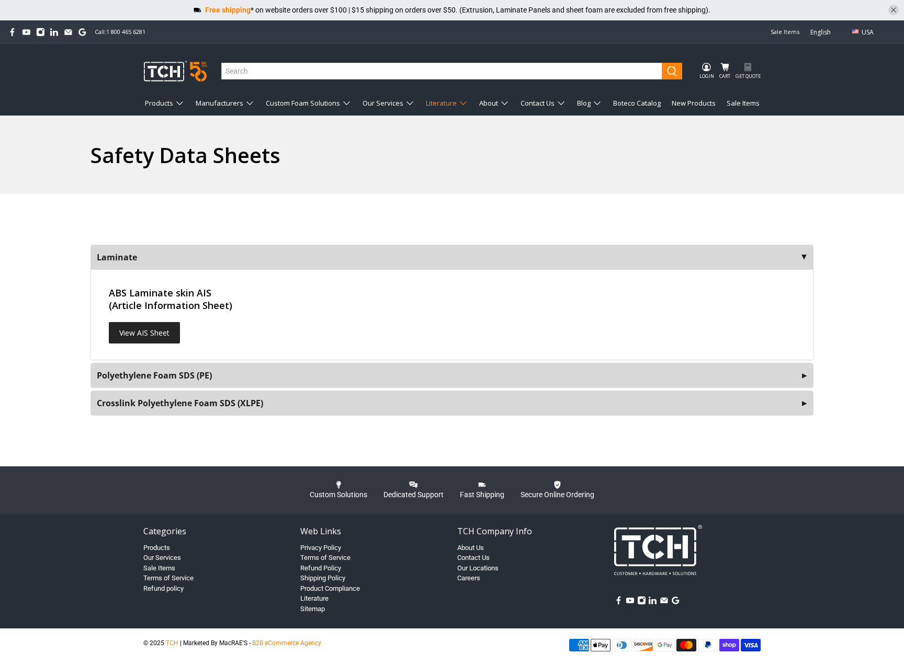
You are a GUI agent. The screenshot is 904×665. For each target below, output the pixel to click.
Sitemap (312, 609)
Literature (441, 103)
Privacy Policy (320, 548)
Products (159, 103)
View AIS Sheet (144, 333)
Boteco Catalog (637, 103)
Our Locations (478, 568)
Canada (875, 48)
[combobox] (442, 71)
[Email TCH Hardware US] (68, 32)
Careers (468, 578)
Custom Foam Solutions (303, 103)
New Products (694, 103)
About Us (470, 548)
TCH (172, 643)
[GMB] (82, 32)
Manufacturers (219, 103)
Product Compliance (330, 588)
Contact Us (538, 103)
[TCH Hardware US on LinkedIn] (54, 32)
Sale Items (785, 32)
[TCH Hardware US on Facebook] (12, 32)
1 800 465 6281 (125, 32)
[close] (893, 10)
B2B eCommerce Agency (286, 643)
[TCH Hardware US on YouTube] (26, 32)
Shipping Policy (322, 578)
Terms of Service (168, 578)
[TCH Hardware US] (175, 71)
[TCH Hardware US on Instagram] (40, 32)
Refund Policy (320, 568)
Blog (584, 103)
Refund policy (163, 588)
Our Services (383, 103)
